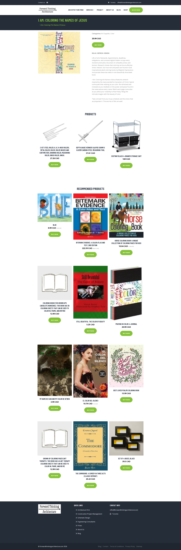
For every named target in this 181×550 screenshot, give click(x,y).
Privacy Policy (130, 546)
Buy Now (98, 45)
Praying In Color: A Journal (126, 324)
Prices (80, 526)
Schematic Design (84, 518)
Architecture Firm (84, 510)
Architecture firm (75, 10)
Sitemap (139, 546)
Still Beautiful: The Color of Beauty (90, 321)
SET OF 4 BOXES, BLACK (126, 458)
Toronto (112, 2)
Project (100, 10)
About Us (110, 10)
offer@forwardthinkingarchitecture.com (129, 2)
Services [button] (89, 10)
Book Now (136, 10)
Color (112, 34)
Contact (105, 546)
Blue (54, 225)
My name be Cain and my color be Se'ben (55, 399)
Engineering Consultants (86, 522)
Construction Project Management (90, 514)
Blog (119, 10)
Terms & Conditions (117, 546)
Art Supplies (105, 34)
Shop (126, 10)
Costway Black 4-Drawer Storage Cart (126, 156)
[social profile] (47, 2)
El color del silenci (90, 400)
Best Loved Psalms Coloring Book (126, 390)
